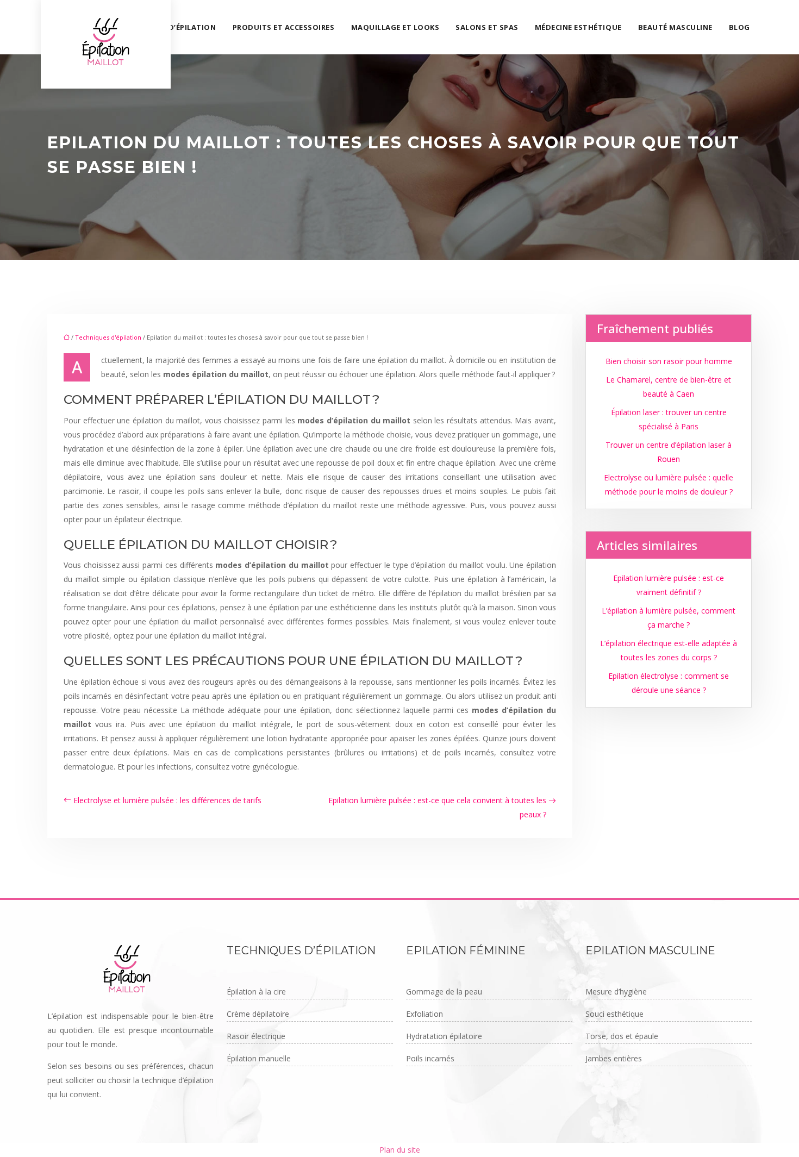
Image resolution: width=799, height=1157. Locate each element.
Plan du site (399, 1150)
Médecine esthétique (578, 27)
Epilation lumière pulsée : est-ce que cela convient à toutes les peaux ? (437, 807)
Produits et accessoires (284, 27)
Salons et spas (486, 27)
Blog (739, 27)
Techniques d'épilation (108, 337)
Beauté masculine (675, 27)
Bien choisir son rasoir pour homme (669, 361)
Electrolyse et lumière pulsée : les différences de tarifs (167, 800)
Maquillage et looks (395, 27)
